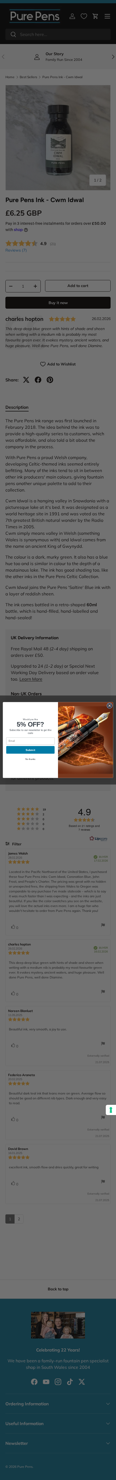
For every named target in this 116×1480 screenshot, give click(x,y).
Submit (30, 749)
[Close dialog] (109, 705)
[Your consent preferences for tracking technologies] (111, 1110)
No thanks (30, 759)
